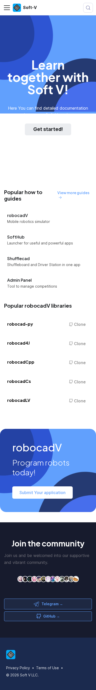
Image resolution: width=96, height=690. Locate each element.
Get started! (48, 129)
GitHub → (51, 616)
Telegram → (52, 604)
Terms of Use (47, 668)
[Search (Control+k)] (88, 8)
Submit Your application (42, 492)
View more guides (73, 192)
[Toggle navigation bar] (7, 8)
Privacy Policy (18, 668)
